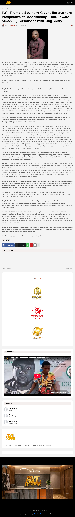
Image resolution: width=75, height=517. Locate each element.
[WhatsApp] (27, 245)
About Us (36, 510)
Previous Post (7, 268)
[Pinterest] (31, 245)
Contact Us (44, 510)
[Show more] (38, 245)
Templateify (37, 514)
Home (3, 9)
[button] (2, 2)
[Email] (35, 245)
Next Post (69, 268)
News (8, 9)
